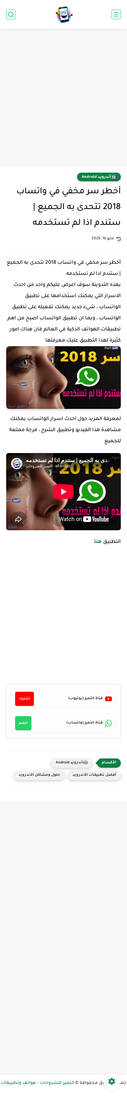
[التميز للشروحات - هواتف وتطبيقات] (63, 14)
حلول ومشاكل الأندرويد (39, 775)
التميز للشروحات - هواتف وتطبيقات (37, 1083)
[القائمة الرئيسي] (116, 14)
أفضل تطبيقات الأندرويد (94, 775)
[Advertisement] (63, 98)
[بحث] (10, 14)
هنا (98, 542)
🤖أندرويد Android (99, 177)
